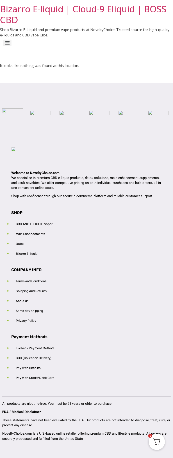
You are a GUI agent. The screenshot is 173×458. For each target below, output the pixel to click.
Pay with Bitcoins (28, 368)
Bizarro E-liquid (26, 254)
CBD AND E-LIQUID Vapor (34, 224)
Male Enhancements (30, 234)
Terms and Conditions (31, 281)
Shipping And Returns (31, 291)
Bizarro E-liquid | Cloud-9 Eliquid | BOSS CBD (83, 14)
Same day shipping (29, 311)
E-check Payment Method (35, 348)
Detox (20, 244)
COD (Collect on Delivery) (34, 358)
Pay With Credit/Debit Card (35, 378)
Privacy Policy (26, 321)
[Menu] (7, 43)
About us (22, 301)
